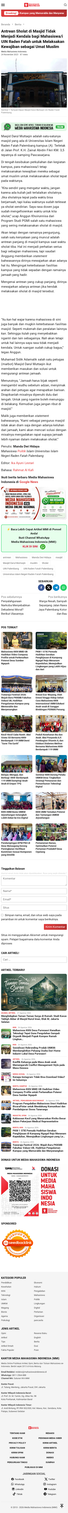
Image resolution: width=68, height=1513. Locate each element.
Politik (21, 451)
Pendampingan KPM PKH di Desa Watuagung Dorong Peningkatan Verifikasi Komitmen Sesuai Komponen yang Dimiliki (16, 849)
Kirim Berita (50, 1448)
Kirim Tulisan (17, 1448)
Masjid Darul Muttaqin (14, 563)
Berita (16, 1086)
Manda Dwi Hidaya (41, 557)
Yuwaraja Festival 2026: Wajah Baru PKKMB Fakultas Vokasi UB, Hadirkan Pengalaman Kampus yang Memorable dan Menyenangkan (38, 1147)
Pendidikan (6, 1282)
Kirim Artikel (50, 1443)
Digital (37, 1308)
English (37, 1337)
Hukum (37, 1286)
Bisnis (4, 1312)
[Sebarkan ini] (41, 587)
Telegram (51, 1494)
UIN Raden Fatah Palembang (38, 568)
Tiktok (19, 1494)
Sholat (45, 563)
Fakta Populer (7, 1350)
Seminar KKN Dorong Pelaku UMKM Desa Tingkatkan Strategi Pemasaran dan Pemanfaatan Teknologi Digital (51, 780)
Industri (17, 1116)
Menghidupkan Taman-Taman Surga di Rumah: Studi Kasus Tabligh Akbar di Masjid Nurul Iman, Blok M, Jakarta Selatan (34, 1019)
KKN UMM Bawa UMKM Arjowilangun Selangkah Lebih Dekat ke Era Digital (14, 815)
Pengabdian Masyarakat (32, 1101)
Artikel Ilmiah (7, 1346)
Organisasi (39, 1316)
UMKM (4, 1303)
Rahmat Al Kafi (23, 470)
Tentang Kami (17, 1433)
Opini (24, 1116)
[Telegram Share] (56, 587)
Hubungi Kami (17, 1457)
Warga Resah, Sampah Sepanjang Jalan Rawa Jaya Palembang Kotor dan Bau (52, 605)
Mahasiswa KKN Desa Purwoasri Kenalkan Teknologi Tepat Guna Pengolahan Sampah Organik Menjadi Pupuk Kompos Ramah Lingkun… (36, 1035)
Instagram (51, 1484)
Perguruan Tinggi (17, 1462)
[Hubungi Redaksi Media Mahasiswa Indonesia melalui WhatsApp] (34, 126)
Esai (36, 1346)
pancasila (38, 1320)
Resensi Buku (40, 1333)
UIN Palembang (11, 568)
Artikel (12, 1013)
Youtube (52, 1489)
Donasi (50, 1453)
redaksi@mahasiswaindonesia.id (31, 1372)
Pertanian (38, 1312)
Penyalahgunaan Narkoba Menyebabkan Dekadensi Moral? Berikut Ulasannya (15, 605)
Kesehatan (6, 1286)
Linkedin (19, 1489)
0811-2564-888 (19, 1375)
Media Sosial (19, 1074)
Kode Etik (17, 1438)
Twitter (51, 1479)
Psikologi (5, 1320)
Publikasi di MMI (34, 1467)
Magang (5, 1308)
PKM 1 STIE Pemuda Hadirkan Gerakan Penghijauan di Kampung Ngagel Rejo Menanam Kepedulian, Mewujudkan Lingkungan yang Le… (39, 1133)
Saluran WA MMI (22, 1378)
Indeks (50, 1457)
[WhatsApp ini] (63, 587)
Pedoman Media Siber (50, 1438)
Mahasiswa (21, 557)
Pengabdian (39, 1291)
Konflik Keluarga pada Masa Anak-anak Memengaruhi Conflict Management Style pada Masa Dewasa (39, 1065)
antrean (7, 557)
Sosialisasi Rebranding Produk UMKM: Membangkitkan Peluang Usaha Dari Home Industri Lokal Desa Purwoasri (36, 1050)
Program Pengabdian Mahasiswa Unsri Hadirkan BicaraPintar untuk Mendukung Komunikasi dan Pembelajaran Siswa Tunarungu (40, 1106)
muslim (33, 563)
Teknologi (5, 1295)
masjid (59, 557)
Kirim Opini (17, 1453)
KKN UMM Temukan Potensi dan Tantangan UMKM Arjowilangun (50, 815)
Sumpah (50, 1462)
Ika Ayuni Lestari (22, 463)
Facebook (19, 1479)
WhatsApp (19, 1484)
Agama (4, 1013)
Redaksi (50, 1433)
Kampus (23, 1086)
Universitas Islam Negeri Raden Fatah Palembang (28, 574)
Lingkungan (39, 1303)
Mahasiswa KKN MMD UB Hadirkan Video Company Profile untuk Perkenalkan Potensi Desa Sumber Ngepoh (14, 657)
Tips (3, 1342)
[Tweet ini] (48, 587)
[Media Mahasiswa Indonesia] (32, 4)
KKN (14, 1027)
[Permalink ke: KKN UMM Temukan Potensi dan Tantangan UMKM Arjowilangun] (51, 801)
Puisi (36, 1350)
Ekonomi (38, 1282)
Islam (3, 1299)
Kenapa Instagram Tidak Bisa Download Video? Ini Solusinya (39, 1078)
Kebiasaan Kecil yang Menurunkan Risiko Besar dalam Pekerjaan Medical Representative (39, 1120)
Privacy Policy (17, 1443)
